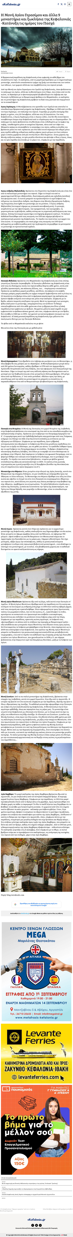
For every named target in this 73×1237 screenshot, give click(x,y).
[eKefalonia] (11, 4)
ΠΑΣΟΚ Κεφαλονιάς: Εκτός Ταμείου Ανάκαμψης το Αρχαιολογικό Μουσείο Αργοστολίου (28, 1194)
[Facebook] (58, 4)
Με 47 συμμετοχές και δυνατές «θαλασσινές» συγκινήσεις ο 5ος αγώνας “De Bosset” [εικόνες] (29, 1183)
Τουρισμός (54, 1228)
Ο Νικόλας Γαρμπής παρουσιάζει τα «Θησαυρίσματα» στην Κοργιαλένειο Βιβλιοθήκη (27, 1189)
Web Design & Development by (54, 1235)
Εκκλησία (38, 1228)
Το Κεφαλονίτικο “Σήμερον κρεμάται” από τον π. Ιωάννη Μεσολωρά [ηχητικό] (17, 1210)
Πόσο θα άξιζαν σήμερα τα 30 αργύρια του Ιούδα (57, 1209)
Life (49, 1228)
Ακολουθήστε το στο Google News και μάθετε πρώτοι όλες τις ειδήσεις (36, 913)
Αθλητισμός (44, 1228)
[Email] (65, 4)
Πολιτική (24, 1228)
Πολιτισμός (30, 1228)
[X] (62, 4)
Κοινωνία (19, 1228)
